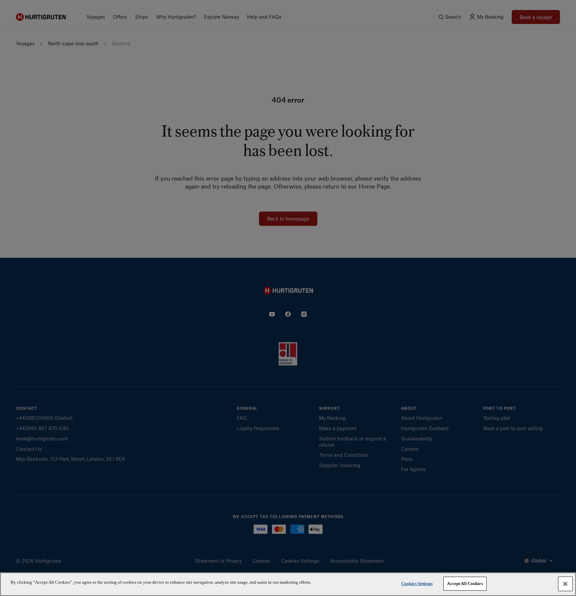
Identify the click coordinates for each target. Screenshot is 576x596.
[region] (288, 584)
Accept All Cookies (465, 583)
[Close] (565, 583)
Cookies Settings (417, 583)
